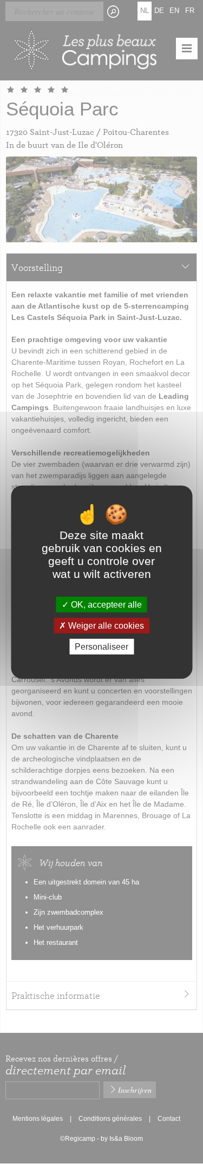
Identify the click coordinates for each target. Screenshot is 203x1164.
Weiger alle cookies (105, 625)
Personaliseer (101, 646)
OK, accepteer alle (105, 604)
